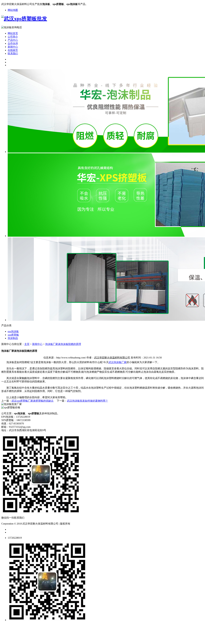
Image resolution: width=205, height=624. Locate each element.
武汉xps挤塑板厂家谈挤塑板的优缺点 (32, 400)
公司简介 (13, 36)
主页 (26, 344)
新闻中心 (13, 46)
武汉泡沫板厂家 (118, 362)
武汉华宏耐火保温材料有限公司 (112, 357)
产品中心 (13, 40)
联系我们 (13, 53)
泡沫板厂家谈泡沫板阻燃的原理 (63, 344)
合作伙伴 (13, 43)
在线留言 (13, 50)
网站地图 (13, 10)
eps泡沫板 (13, 331)
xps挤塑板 (13, 334)
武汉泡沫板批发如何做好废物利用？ (87, 400)
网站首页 (13, 33)
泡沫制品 (13, 338)
